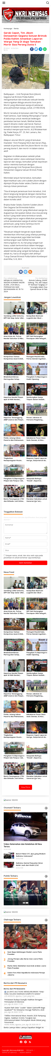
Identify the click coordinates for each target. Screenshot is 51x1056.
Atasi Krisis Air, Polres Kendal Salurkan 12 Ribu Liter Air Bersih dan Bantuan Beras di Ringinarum (13, 337)
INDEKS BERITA (25, 1052)
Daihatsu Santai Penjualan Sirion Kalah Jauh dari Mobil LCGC (29, 864)
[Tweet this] (36, 49)
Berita (6, 50)
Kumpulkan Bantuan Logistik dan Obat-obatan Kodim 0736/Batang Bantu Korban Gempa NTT (34, 317)
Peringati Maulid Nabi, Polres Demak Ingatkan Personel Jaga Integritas (36, 358)
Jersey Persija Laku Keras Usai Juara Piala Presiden (25, 960)
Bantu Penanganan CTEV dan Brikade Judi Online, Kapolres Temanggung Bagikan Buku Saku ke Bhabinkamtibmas (14, 500)
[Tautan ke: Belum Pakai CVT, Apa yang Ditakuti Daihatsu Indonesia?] (9, 855)
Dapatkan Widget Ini (35, 1027)
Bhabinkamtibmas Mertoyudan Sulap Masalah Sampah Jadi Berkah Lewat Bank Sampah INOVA (13, 378)
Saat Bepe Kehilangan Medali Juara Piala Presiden (24, 953)
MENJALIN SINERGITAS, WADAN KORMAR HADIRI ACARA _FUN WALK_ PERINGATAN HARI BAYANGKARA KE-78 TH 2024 (14, 285)
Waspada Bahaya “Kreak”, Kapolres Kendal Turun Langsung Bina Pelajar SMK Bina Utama (36, 480)
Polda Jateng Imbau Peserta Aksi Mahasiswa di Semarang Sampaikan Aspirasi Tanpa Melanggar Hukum (14, 439)
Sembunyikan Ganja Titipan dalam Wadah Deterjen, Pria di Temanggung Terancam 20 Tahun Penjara (36, 398)
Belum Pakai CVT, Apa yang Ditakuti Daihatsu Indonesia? (30, 855)
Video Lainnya (21, 1027)
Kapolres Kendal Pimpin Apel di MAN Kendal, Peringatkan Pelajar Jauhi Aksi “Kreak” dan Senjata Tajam (13, 398)
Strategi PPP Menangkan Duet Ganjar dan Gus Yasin (24, 896)
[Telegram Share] (40, 49)
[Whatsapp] (45, 49)
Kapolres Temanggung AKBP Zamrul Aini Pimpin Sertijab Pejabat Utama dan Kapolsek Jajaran (13, 419)
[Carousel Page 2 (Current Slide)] (27, 902)
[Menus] (4, 3)
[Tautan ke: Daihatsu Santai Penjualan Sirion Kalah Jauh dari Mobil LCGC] (9, 865)
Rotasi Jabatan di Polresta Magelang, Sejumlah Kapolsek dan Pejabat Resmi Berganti (36, 419)
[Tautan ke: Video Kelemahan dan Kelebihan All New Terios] (25, 826)
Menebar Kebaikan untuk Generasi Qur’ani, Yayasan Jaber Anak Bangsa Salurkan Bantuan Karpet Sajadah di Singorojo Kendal (36, 500)
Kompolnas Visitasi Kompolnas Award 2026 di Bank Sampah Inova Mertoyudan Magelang (13, 358)
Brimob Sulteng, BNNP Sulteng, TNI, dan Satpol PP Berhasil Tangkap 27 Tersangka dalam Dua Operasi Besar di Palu (37, 283)
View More (25, 787)
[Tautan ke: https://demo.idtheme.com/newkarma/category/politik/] (46, 876)
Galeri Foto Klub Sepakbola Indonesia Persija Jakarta (26, 974)
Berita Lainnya (9, 1027)
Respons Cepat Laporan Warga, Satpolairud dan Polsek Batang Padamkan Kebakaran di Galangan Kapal (36, 459)
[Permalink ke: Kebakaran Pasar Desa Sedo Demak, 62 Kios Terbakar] (36, 430)
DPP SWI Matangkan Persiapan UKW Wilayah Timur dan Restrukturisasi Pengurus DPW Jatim (36, 337)
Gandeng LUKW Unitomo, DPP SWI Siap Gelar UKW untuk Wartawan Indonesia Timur (14, 317)
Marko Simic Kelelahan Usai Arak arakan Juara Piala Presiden (26, 967)
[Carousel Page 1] (24, 902)
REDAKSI (29, 1050)
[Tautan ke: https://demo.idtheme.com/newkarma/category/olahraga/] (46, 920)
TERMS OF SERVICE (9, 1052)
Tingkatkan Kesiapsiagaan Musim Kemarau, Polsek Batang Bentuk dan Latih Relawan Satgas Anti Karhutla (14, 459)
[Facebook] (21, 272)
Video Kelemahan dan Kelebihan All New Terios (23, 845)
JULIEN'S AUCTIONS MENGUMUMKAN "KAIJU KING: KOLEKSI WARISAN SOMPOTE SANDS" (24, 993)
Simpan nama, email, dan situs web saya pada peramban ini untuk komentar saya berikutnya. (23, 556)
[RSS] (30, 272)
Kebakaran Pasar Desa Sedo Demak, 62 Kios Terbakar (35, 439)
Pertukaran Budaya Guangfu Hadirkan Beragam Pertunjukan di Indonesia (23, 1001)
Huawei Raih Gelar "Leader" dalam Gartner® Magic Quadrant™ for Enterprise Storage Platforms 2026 (24, 1009)
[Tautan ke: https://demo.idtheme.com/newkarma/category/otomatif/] (46, 808)
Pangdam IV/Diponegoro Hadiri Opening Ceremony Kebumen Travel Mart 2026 (36, 378)
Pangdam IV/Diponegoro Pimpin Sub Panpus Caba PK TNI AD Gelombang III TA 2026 (14, 480)
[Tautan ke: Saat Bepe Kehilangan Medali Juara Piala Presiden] (25, 936)
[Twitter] (25, 272)
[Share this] (32, 49)
